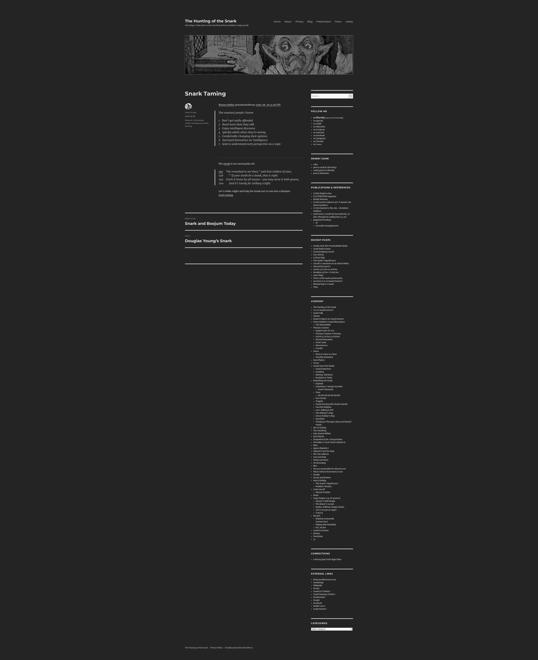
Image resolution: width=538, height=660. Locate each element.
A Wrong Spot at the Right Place (327, 559)
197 (221, 171)
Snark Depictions (323, 369)
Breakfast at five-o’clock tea (325, 272)
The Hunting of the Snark (210, 21)
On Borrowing (319, 463)
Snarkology (318, 582)
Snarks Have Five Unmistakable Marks (330, 246)
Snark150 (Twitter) (321, 591)
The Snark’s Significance (324, 260)
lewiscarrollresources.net (324, 579)
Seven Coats (321, 342)
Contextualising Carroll (323, 252)
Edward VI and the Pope (323, 451)
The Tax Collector (321, 454)
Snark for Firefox (321, 530)
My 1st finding (319, 427)
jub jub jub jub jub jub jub (329, 395)
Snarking (320, 372)
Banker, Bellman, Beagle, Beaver (330, 507)
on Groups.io (319, 129)
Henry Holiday (319, 480)
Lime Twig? (318, 275)
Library (349, 21)
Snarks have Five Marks (323, 366)
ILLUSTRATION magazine (324, 196)
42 (314, 539)
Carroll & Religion (323, 407)
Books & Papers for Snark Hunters (328, 319)
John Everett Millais (322, 433)
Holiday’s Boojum (324, 486)
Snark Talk (318, 313)
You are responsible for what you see (329, 469)
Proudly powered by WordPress (239, 648)
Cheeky (316, 474)
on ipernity (318, 121)
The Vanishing (319, 430)
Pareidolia (320, 419)
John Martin (318, 436)
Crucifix (319, 348)
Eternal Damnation (324, 339)
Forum (316, 588)
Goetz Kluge (190, 112)
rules (315, 164)
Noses (316, 351)
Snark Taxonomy (325, 389)
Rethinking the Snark (322, 380)
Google (316, 600)
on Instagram (319, 138)
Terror (316, 363)
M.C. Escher (321, 527)
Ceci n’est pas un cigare (326, 510)
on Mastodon (319, 127)
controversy (198, 120)
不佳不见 (319, 513)
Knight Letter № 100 (325, 331)
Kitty (315, 445)
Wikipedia (317, 585)
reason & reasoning (193, 123)
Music (316, 495)
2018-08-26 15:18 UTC (268, 104)
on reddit (317, 124)
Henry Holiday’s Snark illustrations (329, 322)
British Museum (320, 199)
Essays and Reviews (322, 477)
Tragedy (319, 401)
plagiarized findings (322, 220)
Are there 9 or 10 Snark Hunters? (327, 281)
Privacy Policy (216, 648)
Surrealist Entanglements (327, 226)
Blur (315, 466)
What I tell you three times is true (328, 472)
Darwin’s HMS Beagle (325, 501)
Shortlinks (318, 536)
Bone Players (319, 360)
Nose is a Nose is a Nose (326, 354)
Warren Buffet (226, 104)
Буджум (319, 383)
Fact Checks (318, 255)
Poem (338, 21)
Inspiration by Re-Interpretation (327, 439)
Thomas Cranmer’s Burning (328, 333)
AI (317, 223)
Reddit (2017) (319, 606)
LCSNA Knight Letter (322, 193)
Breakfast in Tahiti (324, 378)
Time (315, 287)
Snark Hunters (319, 609)
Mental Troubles (323, 492)
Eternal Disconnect (321, 266)
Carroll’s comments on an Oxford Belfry (331, 263)
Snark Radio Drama (322, 249)
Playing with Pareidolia (326, 524)
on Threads (318, 141)
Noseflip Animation (324, 357)
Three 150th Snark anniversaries (327, 278)
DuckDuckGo (319, 597)
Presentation (323, 21)
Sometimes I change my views (329, 386)
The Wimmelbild (323, 325)
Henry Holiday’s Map (325, 416)
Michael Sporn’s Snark (323, 284)
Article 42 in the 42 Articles (325, 269)
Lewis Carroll (319, 489)
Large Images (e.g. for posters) (327, 498)
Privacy (299, 21)
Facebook (317, 603)
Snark (226, 163)
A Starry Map (319, 257)
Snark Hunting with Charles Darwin (332, 404)
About (288, 21)
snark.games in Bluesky (323, 170)
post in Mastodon (321, 173)
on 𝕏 (317, 144)
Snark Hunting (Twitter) (324, 594)
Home (277, 21)
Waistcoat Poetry (320, 460)
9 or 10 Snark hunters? (323, 310)
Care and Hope (319, 457)
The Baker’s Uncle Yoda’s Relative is (329, 442)
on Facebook (319, 135)
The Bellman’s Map (324, 413)
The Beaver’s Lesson (325, 504)
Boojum (188, 120)
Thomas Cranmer (321, 328)
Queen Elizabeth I (321, 448)
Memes (316, 533)
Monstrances (322, 345)
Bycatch (316, 516)
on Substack (318, 132)
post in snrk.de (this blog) (325, 167)
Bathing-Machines (324, 375)
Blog (310, 21)
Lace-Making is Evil (324, 410)
